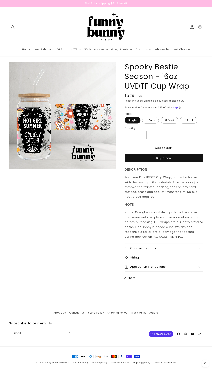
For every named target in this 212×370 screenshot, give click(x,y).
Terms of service (120, 362)
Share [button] (131, 278)
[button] (13, 27)
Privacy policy (99, 362)
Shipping (149, 100)
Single (132, 120)
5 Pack (150, 120)
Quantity (130, 128)
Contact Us (77, 312)
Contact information (165, 362)
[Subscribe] (69, 333)
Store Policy (96, 312)
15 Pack (189, 120)
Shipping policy (141, 362)
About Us (60, 312)
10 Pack (169, 120)
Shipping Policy (117, 312)
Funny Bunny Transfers (57, 362)
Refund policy (80, 362)
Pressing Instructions (145, 312)
